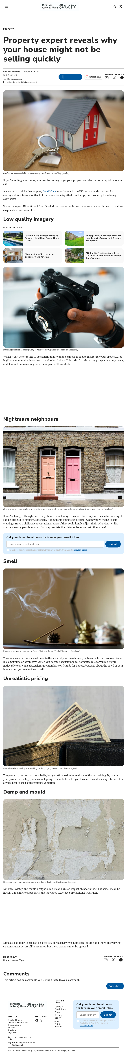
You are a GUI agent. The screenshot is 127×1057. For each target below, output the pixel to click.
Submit (113, 544)
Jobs (57, 1020)
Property (8, 29)
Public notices (58, 1025)
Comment (115, 985)
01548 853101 (24, 1037)
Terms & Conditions (60, 1008)
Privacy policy (58, 1016)
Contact (58, 1012)
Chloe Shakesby (13, 71)
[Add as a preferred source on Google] (93, 77)
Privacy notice (80, 550)
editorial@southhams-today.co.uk (23, 1043)
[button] (6, 6)
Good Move (49, 191)
